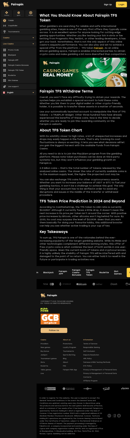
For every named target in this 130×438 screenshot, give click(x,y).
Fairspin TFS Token (90, 272)
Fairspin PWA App (70, 370)
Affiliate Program (90, 381)
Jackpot (44, 355)
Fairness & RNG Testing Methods (96, 362)
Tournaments (68, 351)
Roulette (104, 272)
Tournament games (49, 358)
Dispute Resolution (91, 355)
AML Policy (87, 358)
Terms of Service (90, 344)
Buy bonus (45, 351)
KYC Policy (87, 366)
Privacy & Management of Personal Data (100, 370)
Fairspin (98, 48)
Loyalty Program (69, 347)
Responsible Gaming (91, 347)
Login (121, 4)
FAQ (64, 366)
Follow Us (54, 330)
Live (42, 373)
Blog (64, 358)
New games (45, 347)
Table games (46, 370)
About (65, 362)
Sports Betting (69, 355)
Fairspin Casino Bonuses (76, 272)
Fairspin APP (63, 272)
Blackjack (48, 272)
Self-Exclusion (89, 351)
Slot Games (118, 272)
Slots (43, 362)
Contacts (87, 377)
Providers (44, 344)
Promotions (67, 344)
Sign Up (108, 4)
